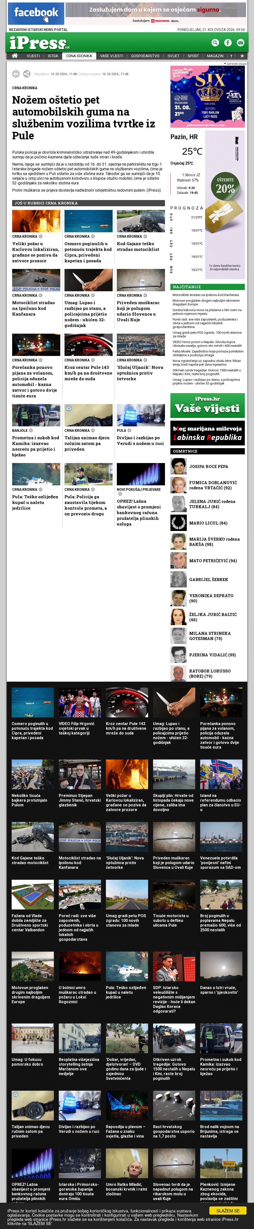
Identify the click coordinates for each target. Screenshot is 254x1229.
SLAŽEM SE (228, 1210)
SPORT (193, 56)
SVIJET (174, 56)
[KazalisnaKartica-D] (223, 205)
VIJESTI (33, 56)
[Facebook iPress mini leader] (36, 14)
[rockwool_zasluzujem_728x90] (155, 14)
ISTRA (53, 56)
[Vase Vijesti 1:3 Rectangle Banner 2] (207, 406)
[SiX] (207, 97)
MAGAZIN (215, 56)
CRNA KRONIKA (79, 56)
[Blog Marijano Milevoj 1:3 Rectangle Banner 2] (207, 433)
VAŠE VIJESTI (111, 56)
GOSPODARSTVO (145, 56)
